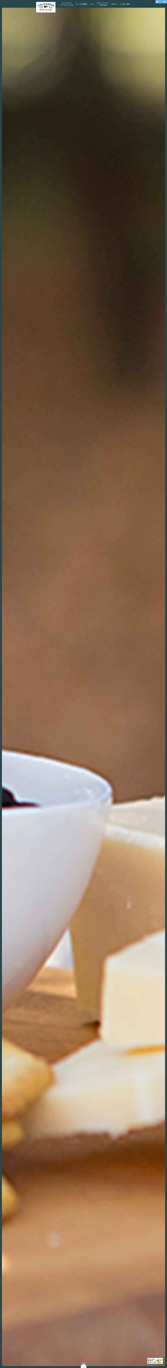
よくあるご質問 (125, 4)
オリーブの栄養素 (81, 4)
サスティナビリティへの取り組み (102, 4)
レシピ (92, 4)
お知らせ (114, 4)
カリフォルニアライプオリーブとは (66, 4)
